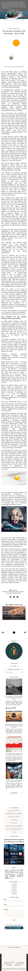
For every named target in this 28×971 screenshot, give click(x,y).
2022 (14, 890)
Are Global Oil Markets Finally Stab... (14, 616)
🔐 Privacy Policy (19, 963)
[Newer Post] (3, 632)
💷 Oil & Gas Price (9, 962)
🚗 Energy (9, 965)
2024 (14, 887)
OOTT (14, 832)
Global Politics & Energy (17, 591)
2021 (13, 892)
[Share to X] (10, 597)
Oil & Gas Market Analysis (15, 593)
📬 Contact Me (8, 963)
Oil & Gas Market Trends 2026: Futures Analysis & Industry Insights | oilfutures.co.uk (14, 969)
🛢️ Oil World (20, 962)
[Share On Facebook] (13, 597)
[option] (14, 613)
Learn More (12, 10)
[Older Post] (25, 632)
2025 (14, 885)
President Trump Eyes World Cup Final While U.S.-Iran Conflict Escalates (14, 780)
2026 (14, 883)
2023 (14, 888)
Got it (17, 10)
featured (14, 819)
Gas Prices (14, 822)
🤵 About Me (18, 965)
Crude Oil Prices (7, 591)
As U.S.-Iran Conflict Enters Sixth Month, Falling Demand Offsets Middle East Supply (14, 698)
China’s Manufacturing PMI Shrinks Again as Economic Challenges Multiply (14, 754)
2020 (14, 893)
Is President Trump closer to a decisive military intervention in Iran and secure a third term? (14, 726)
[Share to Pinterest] (17, 597)
